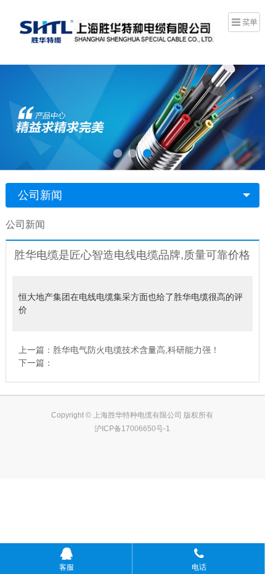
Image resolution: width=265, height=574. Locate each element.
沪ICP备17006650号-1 (132, 428)
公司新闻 (40, 195)
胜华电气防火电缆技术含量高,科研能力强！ (136, 350)
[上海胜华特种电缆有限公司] (112, 31)
